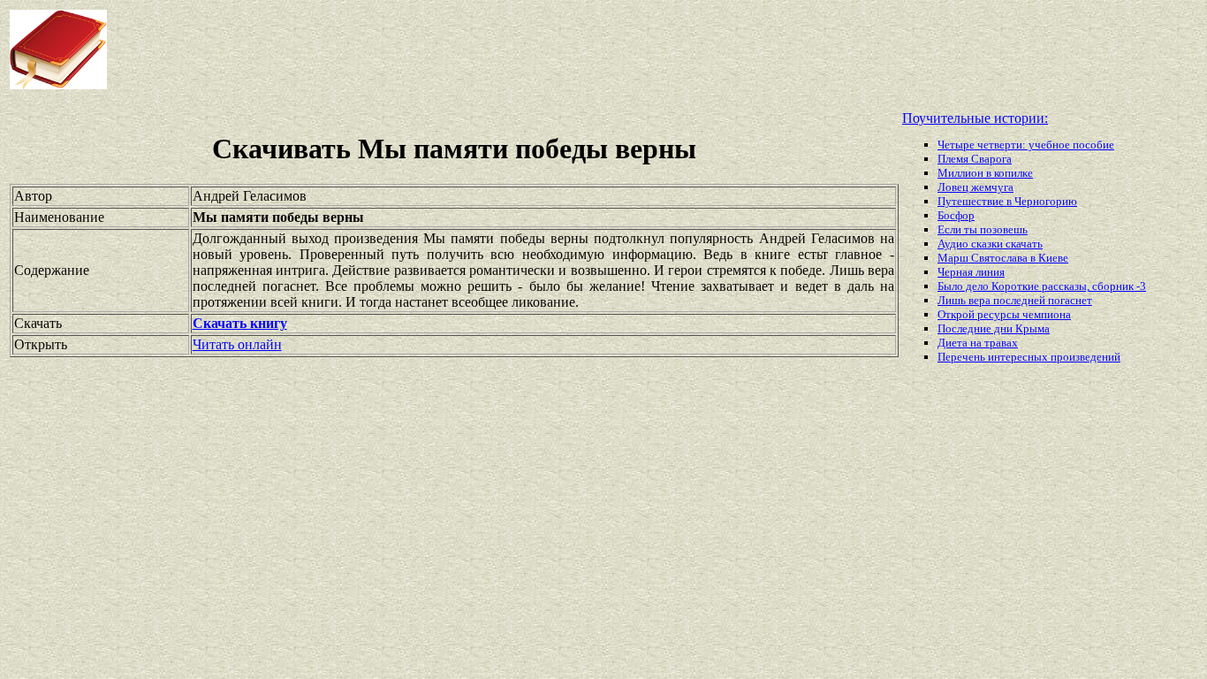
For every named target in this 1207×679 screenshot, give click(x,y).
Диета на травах (978, 342)
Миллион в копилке (985, 172)
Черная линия (971, 271)
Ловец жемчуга (975, 187)
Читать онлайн (237, 344)
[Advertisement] (485, 49)
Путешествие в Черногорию (1007, 201)
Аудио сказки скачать (990, 243)
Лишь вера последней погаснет (1015, 300)
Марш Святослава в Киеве (1003, 257)
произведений (1085, 356)
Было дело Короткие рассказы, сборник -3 (1042, 286)
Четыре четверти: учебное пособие (1026, 144)
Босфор (956, 215)
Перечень (963, 356)
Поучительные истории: (975, 118)
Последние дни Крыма (994, 328)
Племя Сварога (975, 158)
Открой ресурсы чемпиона (1004, 314)
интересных (1019, 356)
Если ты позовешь (983, 229)
